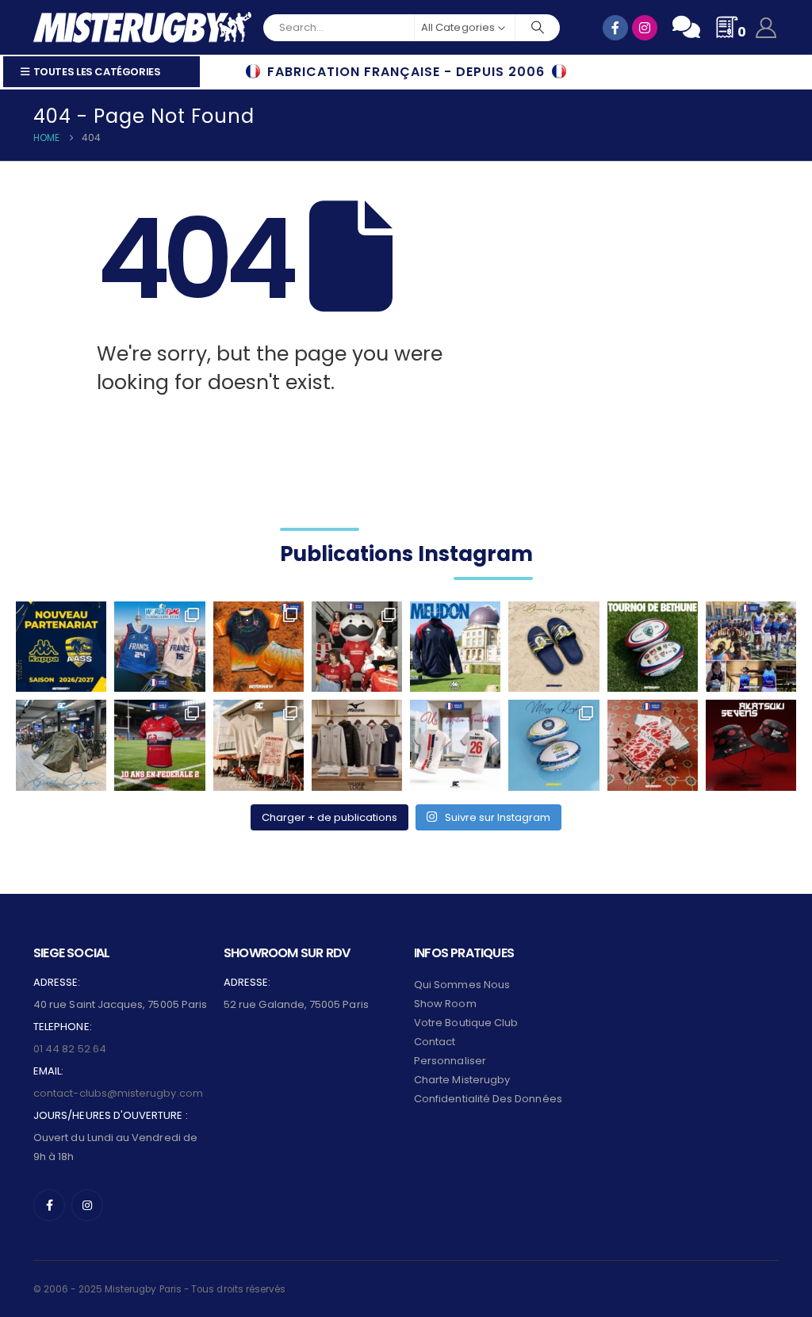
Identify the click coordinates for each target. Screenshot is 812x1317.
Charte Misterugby (462, 1079)
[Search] (537, 27)
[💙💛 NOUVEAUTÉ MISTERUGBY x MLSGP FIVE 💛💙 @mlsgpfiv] (553, 745)
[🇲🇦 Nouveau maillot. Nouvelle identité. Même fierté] (652, 745)
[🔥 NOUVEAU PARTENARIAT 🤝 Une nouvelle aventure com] (61, 646)
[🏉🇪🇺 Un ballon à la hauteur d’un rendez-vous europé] (652, 646)
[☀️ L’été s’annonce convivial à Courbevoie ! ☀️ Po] (258, 745)
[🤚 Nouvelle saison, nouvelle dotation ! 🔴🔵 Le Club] (455, 646)
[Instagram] (87, 1205)
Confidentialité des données (488, 1098)
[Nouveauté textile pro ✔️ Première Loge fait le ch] (357, 745)
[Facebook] (49, 1205)
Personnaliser (450, 1060)
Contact (434, 1041)
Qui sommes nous (462, 984)
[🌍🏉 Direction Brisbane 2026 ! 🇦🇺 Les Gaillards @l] (258, 646)
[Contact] (686, 27)
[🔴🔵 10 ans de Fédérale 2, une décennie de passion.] (159, 745)
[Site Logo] (142, 27)
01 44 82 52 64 (69, 1048)
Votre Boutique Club (466, 1022)
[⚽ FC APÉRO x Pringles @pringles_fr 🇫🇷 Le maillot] (357, 646)
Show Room (445, 1003)
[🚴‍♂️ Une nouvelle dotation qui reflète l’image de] (61, 745)
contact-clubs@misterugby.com (118, 1093)
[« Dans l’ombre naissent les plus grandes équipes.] (751, 745)
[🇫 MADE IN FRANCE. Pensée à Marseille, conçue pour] (751, 646)
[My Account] (766, 27)
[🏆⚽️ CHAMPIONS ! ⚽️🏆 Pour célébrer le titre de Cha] (455, 745)
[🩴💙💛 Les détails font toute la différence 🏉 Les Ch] (553, 646)
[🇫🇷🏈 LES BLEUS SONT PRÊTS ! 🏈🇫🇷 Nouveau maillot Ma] (159, 646)
